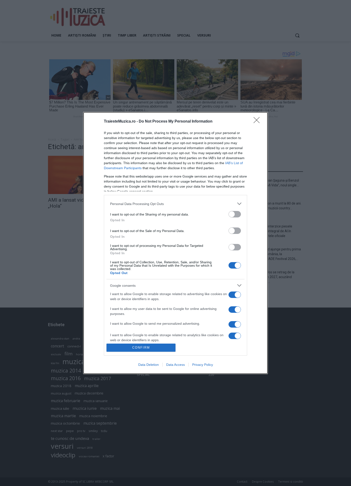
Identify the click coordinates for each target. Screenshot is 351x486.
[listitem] (175, 203)
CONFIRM (141, 347)
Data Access (175, 365)
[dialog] (175, 242)
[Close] (258, 121)
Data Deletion (148, 365)
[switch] (235, 214)
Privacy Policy (202, 365)
